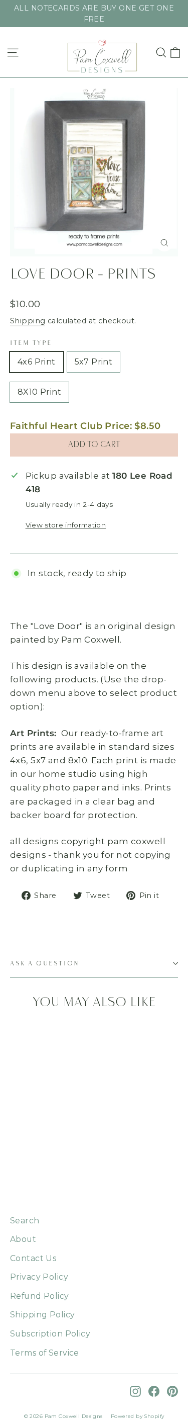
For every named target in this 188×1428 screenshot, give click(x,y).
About (23, 1239)
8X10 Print (39, 392)
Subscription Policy (50, 1333)
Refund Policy (39, 1296)
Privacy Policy (39, 1277)
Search (25, 1220)
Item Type (31, 343)
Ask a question (45, 963)
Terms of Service (44, 1353)
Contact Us (33, 1258)
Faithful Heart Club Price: (85, 425)
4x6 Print (37, 362)
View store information (66, 525)
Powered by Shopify (137, 1416)
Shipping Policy (42, 1314)
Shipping (27, 320)
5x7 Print (94, 362)
